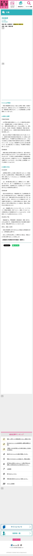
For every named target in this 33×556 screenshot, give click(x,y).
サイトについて (16, 527)
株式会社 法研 (16, 545)
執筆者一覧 (17, 533)
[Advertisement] (16, 46)
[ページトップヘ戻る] (16, 539)
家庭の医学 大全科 (4, 4)
